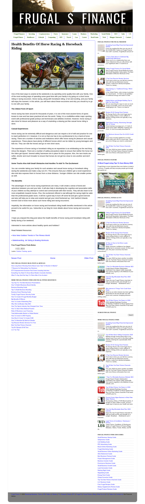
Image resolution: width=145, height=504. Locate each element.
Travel (69, 37)
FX (107, 494)
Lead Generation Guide (105, 468)
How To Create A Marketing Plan (21, 301)
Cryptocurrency (44, 34)
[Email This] (16, 249)
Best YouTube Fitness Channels (21, 325)
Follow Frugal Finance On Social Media (118, 68)
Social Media (106, 34)
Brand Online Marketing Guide (107, 446)
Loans (74, 34)
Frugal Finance (15, 494)
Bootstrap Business (31, 494)
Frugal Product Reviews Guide (107, 489)
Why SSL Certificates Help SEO (21, 304)
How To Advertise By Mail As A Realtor (23, 320)
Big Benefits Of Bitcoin (18, 299)
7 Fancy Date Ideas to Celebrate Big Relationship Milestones (117, 57)
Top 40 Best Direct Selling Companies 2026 (119, 334)
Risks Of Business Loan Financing (22, 311)
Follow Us (112, 494)
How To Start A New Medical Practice (22, 308)
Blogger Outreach (116, 37)
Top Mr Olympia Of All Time (19, 327)
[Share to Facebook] (22, 249)
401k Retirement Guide (105, 454)
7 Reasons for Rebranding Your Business (24, 268)
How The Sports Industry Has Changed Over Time (27, 306)
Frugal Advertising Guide (105, 449)
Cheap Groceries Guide (105, 477)
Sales (123, 34)
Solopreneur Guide (103, 439)
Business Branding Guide (19, 287)
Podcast (63, 494)
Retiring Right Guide (104, 470)
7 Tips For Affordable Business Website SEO (119, 266)
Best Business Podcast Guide (107, 456)
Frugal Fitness (18, 37)
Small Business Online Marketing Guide (110, 451)
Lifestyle (41, 37)
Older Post (88, 258)
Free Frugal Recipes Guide (106, 484)
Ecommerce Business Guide (106, 463)
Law (76, 37)
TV (59, 494)
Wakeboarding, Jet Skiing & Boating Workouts (31, 240)
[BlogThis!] (18, 249)
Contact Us (119, 494)
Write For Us (101, 494)
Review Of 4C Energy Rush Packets (117, 112)
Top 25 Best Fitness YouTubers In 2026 (118, 300)
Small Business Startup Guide (107, 437)
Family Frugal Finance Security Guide (23, 294)
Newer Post (16, 258)
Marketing (94, 34)
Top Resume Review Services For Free (23, 322)
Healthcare (30, 37)
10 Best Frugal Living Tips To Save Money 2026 (115, 163)
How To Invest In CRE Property (21, 315)
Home (52, 258)
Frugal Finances (19, 34)
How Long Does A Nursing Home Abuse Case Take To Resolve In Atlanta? (34, 266)
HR (44, 494)
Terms (40, 494)
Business (83, 34)
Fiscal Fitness (87, 494)
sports (30, 251)
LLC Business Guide (104, 482)
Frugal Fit (79, 494)
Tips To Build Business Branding (21, 289)
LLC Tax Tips (15, 330)
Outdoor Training (21, 251)
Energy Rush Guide (104, 475)
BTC (73, 494)
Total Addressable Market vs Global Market (24, 313)
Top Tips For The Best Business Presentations (25, 282)
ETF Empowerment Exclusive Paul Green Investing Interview (30, 270)
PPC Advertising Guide (105, 444)
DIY (61, 37)
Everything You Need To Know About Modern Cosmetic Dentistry (31, 273)
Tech (104, 37)
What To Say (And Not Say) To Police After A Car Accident (29, 275)
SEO (115, 34)
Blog (94, 494)
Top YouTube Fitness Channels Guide (109, 479)
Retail (69, 494)
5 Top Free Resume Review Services (117, 78)
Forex (56, 34)
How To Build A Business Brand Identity (23, 285)
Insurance (65, 34)
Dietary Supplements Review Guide (109, 487)
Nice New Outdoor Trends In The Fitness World (31, 235)
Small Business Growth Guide (107, 465)
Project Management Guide (106, 458)
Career (84, 37)
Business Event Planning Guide (21, 292)
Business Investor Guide (105, 461)
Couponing (52, 37)
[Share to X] (20, 249)
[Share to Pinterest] (24, 249)
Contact (128, 37)
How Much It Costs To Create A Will (22, 318)
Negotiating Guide (103, 472)
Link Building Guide (104, 442)
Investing (32, 34)
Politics (48, 494)
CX (130, 34)
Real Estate (94, 37)
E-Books (54, 494)
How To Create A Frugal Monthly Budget (23, 297)
